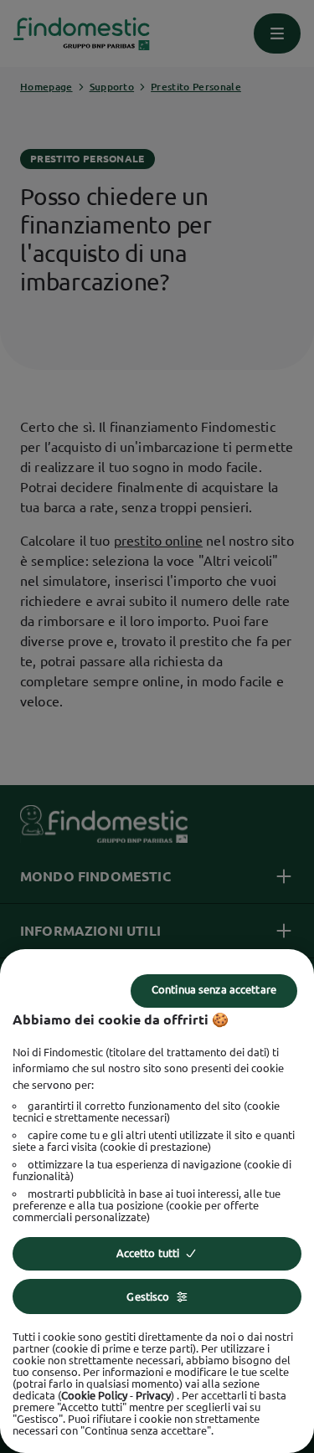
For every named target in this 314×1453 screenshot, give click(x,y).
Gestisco (147, 1296)
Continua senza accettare (214, 989)
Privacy (153, 1395)
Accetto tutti (148, 1253)
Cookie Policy (94, 1395)
